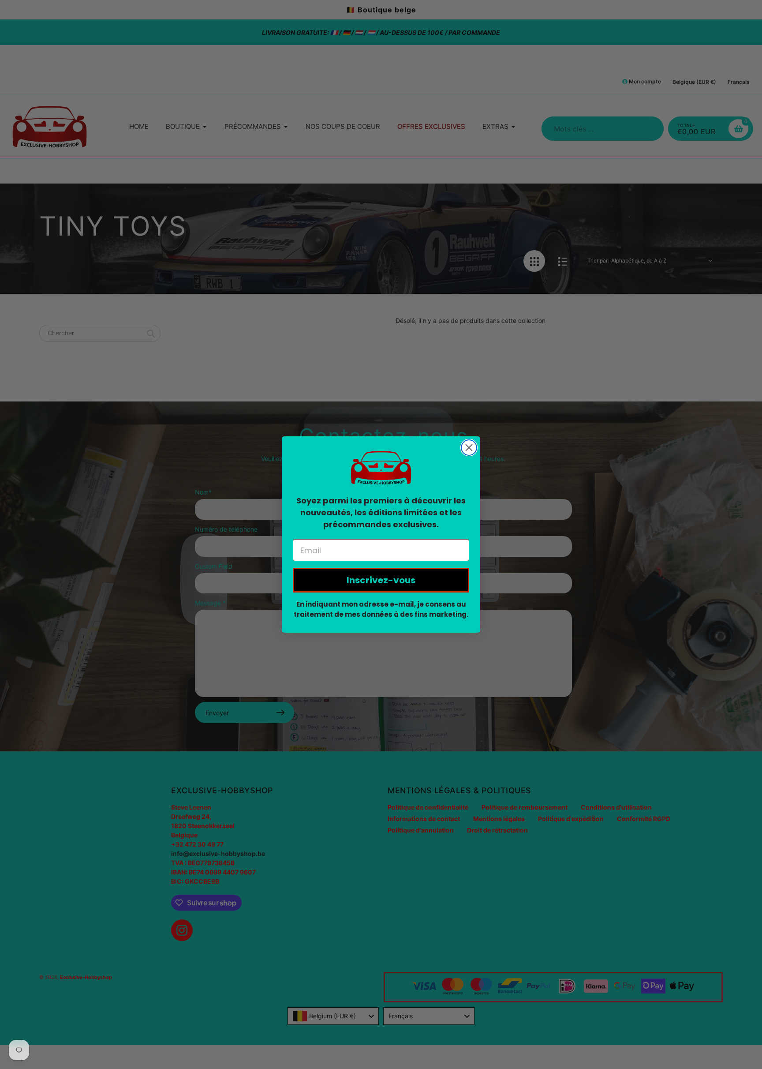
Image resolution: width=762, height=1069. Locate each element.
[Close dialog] (469, 447)
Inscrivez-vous (381, 580)
